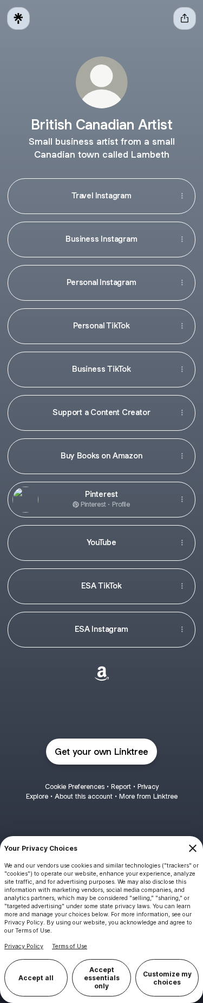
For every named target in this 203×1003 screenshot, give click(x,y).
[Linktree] (18, 18)
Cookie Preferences (74, 786)
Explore (37, 796)
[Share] (181, 196)
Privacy (148, 786)
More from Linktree (148, 796)
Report (121, 786)
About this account (84, 796)
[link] (102, 674)
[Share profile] (184, 18)
